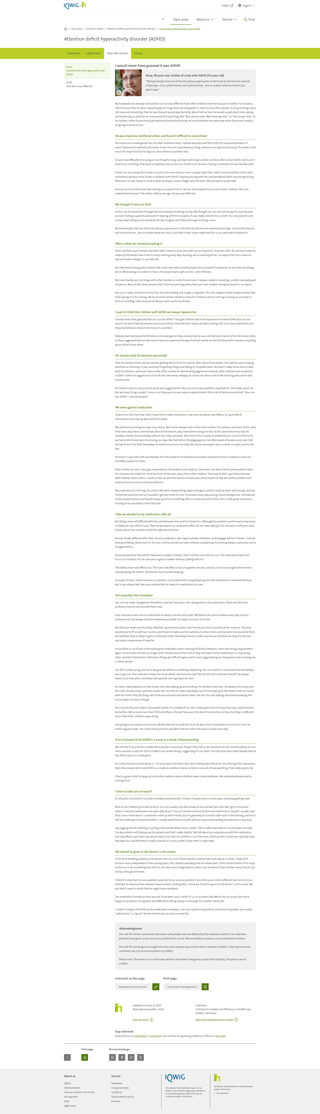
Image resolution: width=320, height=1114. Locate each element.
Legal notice (70, 1105)
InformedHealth (72, 1087)
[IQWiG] (175, 1078)
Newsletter (116, 1083)
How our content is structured (79, 1092)
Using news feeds (120, 1087)
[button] (246, 5)
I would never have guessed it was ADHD (85, 70)
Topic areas (181, 19)
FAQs (66, 1101)
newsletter (140, 1036)
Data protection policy (122, 1096)
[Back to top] (252, 1070)
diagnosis (196, 440)
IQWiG (67, 1083)
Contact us (116, 1092)
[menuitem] (73, 53)
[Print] (84, 1057)
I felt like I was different (79, 84)
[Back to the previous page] (67, 1057)
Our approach (71, 1096)
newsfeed (156, 1036)
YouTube (221, 1036)
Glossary (115, 1101)
